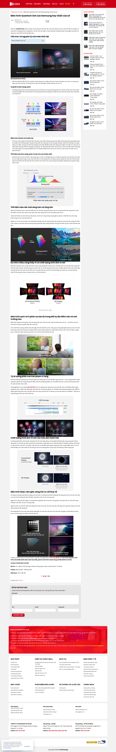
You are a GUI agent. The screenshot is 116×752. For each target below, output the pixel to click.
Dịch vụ (54, 4)
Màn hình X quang (88, 673)
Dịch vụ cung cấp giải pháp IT (66, 669)
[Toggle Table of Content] (42, 41)
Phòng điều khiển (15, 667)
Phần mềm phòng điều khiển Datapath (45, 688)
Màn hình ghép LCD (40, 668)
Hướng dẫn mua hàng (89, 688)
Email (37, 607)
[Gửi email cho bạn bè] (43, 576)
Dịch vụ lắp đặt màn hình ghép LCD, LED (69, 662)
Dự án (62, 4)
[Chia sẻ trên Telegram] (49, 576)
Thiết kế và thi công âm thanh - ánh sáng (69, 667)
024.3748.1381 (20, 730)
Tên (13, 607)
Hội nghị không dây (16, 673)
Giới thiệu (29, 4)
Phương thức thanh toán (90, 692)
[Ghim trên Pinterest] (45, 576)
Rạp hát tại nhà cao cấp (17, 678)
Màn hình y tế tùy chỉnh (89, 664)
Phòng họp (13, 669)
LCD (61, 83)
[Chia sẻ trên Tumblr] (47, 576)
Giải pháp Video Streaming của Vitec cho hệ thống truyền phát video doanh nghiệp (97, 40)
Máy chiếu (15, 684)
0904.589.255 (52, 730)
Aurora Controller (39, 692)
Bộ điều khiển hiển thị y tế (90, 671)
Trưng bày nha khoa (89, 667)
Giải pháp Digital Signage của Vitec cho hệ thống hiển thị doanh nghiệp (96, 47)
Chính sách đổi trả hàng (90, 694)
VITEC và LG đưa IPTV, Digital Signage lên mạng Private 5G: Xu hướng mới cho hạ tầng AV (96, 25)
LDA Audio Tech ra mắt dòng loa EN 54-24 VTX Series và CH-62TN (96, 32)
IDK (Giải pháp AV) (39, 690)
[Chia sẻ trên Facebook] (41, 576)
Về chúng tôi (62, 688)
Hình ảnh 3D (14, 662)
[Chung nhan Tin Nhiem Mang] (101, 742)
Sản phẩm (37, 4)
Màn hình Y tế (89, 659)
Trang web (61, 607)
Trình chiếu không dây (16, 676)
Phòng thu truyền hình (16, 671)
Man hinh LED (19, 580)
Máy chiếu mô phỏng (16, 694)
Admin (19, 19)
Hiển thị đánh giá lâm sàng (90, 662)
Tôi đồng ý (27, 746)
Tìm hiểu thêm (7, 748)
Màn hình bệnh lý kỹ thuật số (91, 669)
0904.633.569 (62, 730)
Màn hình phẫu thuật (89, 676)
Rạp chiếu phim (15, 664)
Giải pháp (46, 4)
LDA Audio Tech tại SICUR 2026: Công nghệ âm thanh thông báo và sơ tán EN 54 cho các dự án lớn (97, 17)
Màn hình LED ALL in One (41, 673)
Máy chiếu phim (15, 688)
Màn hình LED (38, 670)
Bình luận (15, 593)
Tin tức (67, 4)
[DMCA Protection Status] (92, 742)
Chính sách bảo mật (89, 696)
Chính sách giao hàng (89, 690)
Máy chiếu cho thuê (16, 692)
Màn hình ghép (39, 666)
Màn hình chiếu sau (40, 675)
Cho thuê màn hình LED (65, 664)
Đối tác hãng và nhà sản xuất (66, 690)
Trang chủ (14, 12)
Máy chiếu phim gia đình (17, 690)
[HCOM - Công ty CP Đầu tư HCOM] (15, 4)
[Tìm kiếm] (73, 4)
